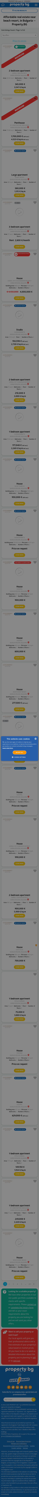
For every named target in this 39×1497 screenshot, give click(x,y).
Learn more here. (7, 748)
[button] (19, 757)
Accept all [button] (19, 752)
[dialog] (19, 748)
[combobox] (35, 739)
